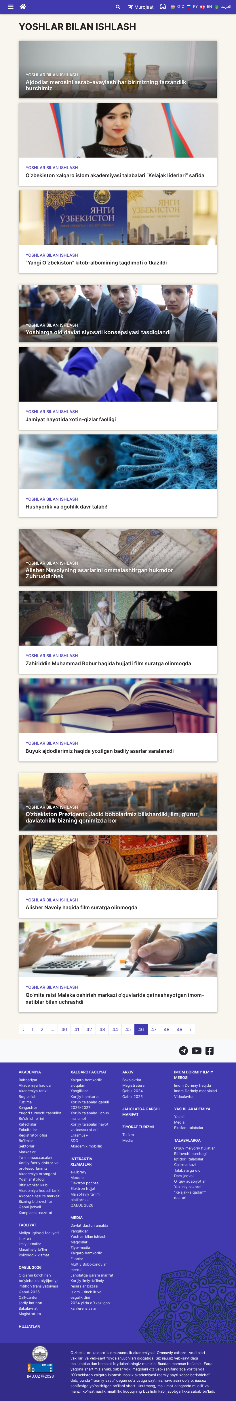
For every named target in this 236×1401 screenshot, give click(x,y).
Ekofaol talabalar (188, 1128)
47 (154, 1029)
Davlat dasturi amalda (89, 1225)
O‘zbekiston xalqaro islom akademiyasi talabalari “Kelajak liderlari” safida (115, 175)
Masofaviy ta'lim (33, 1249)
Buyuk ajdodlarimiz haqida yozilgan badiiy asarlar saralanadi (100, 751)
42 (89, 1029)
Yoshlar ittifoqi (32, 1179)
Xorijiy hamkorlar (85, 1096)
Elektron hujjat (83, 1188)
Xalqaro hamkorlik (86, 1253)
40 (64, 1029)
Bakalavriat (28, 1308)
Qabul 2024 (132, 1091)
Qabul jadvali (30, 1207)
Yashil (179, 1117)
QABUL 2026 (82, 1205)
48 (167, 1029)
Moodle (77, 1177)
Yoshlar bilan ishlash (88, 1236)
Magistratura (30, 1314)
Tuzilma (25, 1102)
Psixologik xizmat (34, 1255)
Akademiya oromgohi (37, 1174)
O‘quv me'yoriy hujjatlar (194, 1148)
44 (115, 1029)
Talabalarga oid (187, 1170)
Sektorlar (27, 1146)
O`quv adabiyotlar (190, 1181)
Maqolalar (79, 1242)
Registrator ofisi (33, 1135)
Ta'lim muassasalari (35, 1157)
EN (209, 7)
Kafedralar (28, 1124)
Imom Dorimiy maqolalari (195, 1091)
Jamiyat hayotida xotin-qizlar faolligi (71, 419)
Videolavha (183, 1096)
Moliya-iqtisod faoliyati (39, 1233)
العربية (225, 7)
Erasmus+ (79, 1135)
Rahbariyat (28, 1080)
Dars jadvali (184, 1176)
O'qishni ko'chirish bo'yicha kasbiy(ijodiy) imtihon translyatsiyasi (38, 1280)
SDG (74, 1141)
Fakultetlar (28, 1130)
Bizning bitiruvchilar (36, 1201)
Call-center (28, 1297)
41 (76, 1029)
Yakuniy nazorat (188, 1187)
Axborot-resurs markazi (39, 1196)
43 (102, 1029)
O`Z (180, 7)
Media (127, 1140)
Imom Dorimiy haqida (192, 1085)
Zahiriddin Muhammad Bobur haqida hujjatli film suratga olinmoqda (108, 663)
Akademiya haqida (35, 1085)
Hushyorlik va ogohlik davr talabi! (66, 507)
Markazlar (27, 1152)
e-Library (78, 1172)
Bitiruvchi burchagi (190, 1154)
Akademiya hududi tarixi (39, 1190)
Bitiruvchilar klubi (33, 1185)
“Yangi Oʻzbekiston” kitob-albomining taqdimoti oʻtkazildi (96, 263)
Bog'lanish (28, 1096)
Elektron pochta (84, 1183)
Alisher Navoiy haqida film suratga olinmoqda (81, 907)
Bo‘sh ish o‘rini (31, 1118)
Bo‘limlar (26, 1141)
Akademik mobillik (86, 1146)
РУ (195, 7)
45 (128, 1029)
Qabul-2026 (29, 1292)
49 (179, 1029)
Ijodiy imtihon (30, 1303)
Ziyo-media (80, 1247)
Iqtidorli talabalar (188, 1159)
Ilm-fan (25, 1238)
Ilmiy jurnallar (30, 1244)
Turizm (128, 1134)
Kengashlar (28, 1107)
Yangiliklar (79, 1091)
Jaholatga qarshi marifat (92, 1275)
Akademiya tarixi (33, 1091)
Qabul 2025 (132, 1096)
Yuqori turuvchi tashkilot (40, 1113)
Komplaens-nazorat (35, 1213)
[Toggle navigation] (11, 7)
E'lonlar (77, 1259)
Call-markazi (185, 1164)
